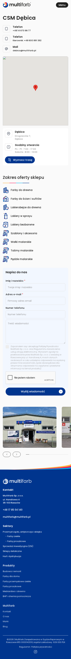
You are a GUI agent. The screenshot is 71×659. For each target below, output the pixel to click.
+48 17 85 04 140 (12, 509)
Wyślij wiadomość (33, 391)
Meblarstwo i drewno (14, 591)
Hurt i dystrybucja (12, 556)
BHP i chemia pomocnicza (17, 596)
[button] (35, 87)
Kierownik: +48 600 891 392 (27, 40)
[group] (29, 427)
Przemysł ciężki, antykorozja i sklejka (22, 532)
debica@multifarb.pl (24, 50)
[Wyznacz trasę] (20, 159)
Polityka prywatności (41, 646)
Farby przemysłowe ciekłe (17, 581)
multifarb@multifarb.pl (17, 517)
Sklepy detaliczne (12, 551)
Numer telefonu (15, 308)
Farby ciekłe (13, 536)
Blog (5, 626)
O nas (6, 616)
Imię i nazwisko (15, 280)
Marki (6, 621)
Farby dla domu (11, 576)
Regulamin (24, 646)
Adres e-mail (14, 294)
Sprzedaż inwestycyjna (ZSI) (18, 546)
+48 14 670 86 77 (22, 30)
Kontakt (7, 611)
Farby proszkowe (16, 541)
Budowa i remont (12, 571)
